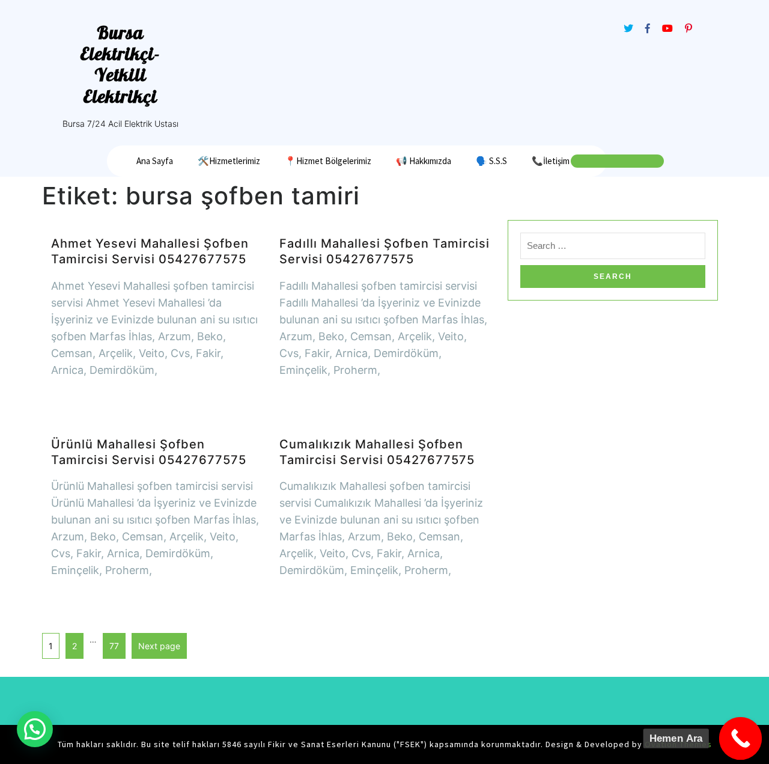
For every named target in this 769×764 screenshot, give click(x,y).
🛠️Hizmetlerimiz (229, 161)
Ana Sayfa (154, 161)
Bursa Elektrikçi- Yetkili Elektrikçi (120, 64)
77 (111, 642)
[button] (35, 729)
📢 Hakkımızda (423, 161)
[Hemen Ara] (740, 738)
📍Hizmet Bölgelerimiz (328, 161)
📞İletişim (551, 161)
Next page (159, 646)
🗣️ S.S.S (491, 161)
